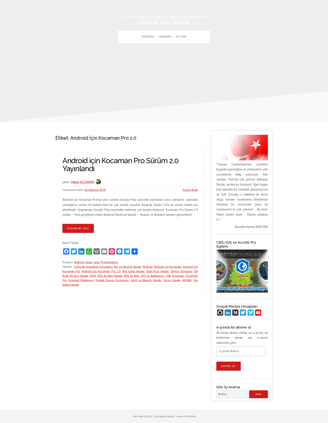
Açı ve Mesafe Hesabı (127, 267)
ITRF (168, 276)
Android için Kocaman (167, 267)
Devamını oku (80, 230)
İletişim (181, 36)
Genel (88, 262)
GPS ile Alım (131, 276)
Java (96, 262)
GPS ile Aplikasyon (152, 276)
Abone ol (228, 366)
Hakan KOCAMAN (164, 23)
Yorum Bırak (190, 190)
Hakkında (165, 36)
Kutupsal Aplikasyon (81, 280)
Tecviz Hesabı (172, 280)
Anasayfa (148, 36)
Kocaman (178, 276)
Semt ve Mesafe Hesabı (146, 280)
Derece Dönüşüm (181, 271)
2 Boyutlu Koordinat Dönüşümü (93, 267)
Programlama (109, 262)
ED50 (93, 276)
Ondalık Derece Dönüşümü (112, 280)
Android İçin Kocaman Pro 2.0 (101, 271)
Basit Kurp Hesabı (157, 271)
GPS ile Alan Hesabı (110, 276)
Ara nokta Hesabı (133, 271)
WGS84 (186, 280)
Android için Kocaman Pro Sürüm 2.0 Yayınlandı (120, 164)
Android (79, 262)
